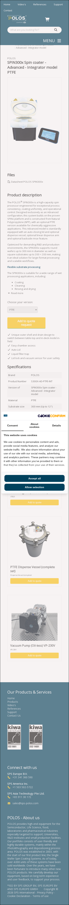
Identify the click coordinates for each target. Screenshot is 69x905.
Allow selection (34, 487)
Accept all (34, 478)
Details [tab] (56, 425)
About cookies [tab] (34, 425)
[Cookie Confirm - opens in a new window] (51, 415)
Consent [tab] (12, 425)
